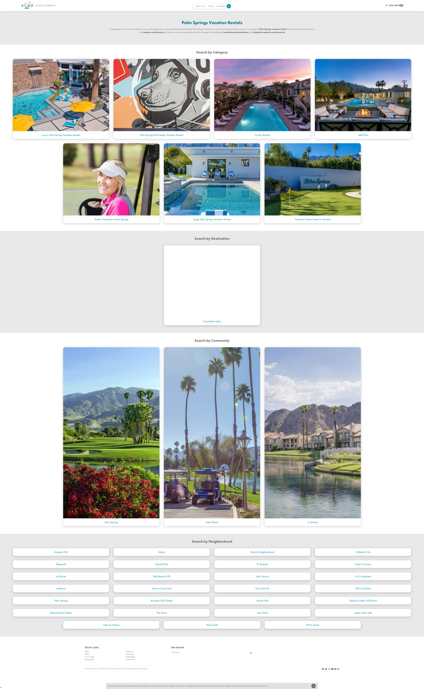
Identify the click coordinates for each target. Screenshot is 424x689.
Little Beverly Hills (162, 576)
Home (87, 651)
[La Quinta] (313, 432)
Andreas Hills (61, 552)
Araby (161, 552)
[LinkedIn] (335, 669)
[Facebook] (323, 669)
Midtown (61, 588)
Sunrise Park (262, 600)
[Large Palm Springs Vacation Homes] (212, 179)
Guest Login (130, 654)
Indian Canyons (363, 564)
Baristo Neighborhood (262, 552)
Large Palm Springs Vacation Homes (212, 219)
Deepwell (61, 564)
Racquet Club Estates (162, 600)
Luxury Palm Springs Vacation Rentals (61, 135)
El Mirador (262, 564)
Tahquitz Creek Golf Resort (363, 600)
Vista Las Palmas (111, 625)
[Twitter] (326, 669)
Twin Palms (262, 612)
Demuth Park (161, 564)
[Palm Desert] (212, 432)
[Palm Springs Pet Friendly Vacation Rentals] (162, 95)
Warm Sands (312, 625)
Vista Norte (212, 625)
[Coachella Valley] (212, 281)
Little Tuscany (262, 576)
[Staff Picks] (363, 95)
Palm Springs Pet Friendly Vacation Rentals (161, 135)
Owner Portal (89, 657)
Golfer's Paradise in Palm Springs (111, 219)
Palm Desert (212, 522)
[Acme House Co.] (38, 5)
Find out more (263, 686)
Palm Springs (111, 522)
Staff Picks (363, 135)
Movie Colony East (162, 588)
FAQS (87, 654)
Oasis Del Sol (262, 588)
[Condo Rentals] (262, 95)
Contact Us (129, 651)
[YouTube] (332, 669)
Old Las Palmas (363, 588)
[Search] (251, 653)
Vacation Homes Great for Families (313, 219)
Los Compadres (363, 576)
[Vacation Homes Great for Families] (313, 179)
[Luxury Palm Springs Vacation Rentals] (61, 95)
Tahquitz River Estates (61, 612)
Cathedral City (363, 552)
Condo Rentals (262, 135)
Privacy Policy (89, 659)
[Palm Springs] (111, 432)
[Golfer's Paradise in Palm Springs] (111, 179)
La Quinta (313, 522)
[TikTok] (338, 669)
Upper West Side (363, 612)
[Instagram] (329, 669)
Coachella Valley (212, 321)
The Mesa (162, 612)
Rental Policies (130, 657)
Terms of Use (130, 659)
